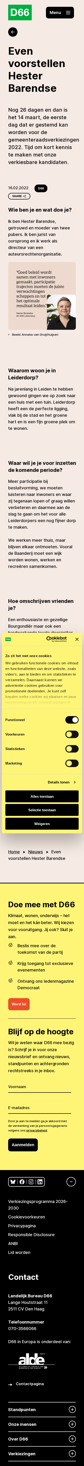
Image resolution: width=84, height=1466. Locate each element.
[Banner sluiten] (77, 639)
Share (17, 196)
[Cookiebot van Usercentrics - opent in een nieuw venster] (49, 639)
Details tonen (59, 782)
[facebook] (22, 1181)
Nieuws (35, 851)
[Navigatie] (69, 1181)
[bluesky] (12, 1181)
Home (14, 851)
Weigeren (42, 824)
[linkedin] (40, 1181)
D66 (41, 188)
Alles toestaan (42, 796)
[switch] (72, 734)
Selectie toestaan (42, 810)
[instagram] (31, 1181)
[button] (60, 12)
